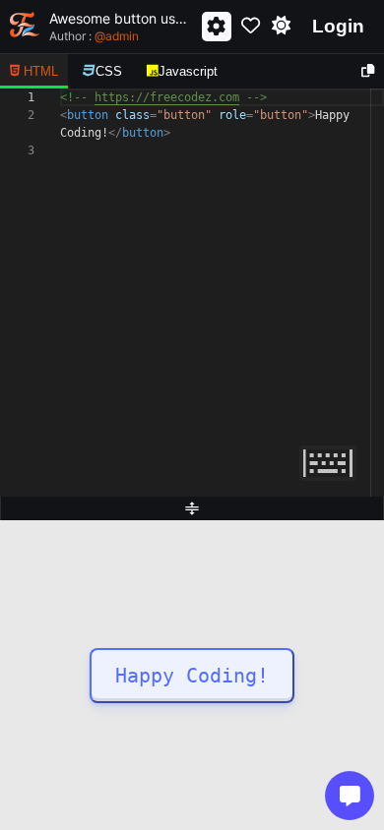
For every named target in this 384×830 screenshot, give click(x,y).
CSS (109, 71)
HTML (41, 71)
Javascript (188, 71)
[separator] (192, 508)
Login (338, 26)
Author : (94, 36)
